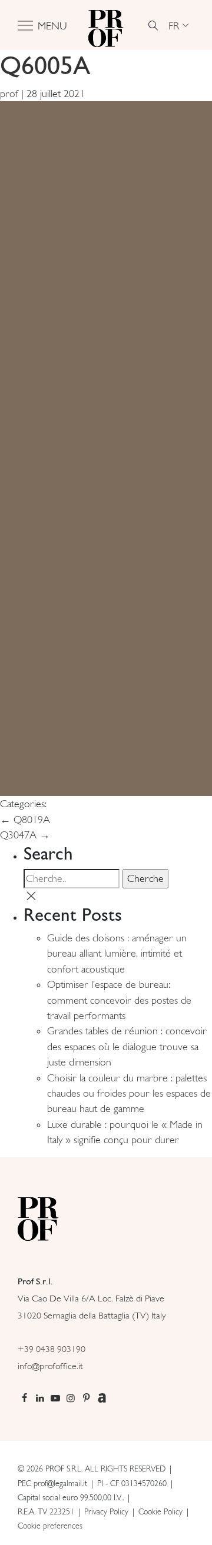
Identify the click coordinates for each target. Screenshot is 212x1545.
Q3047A (25, 835)
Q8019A (25, 819)
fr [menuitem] (174, 25)
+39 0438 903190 (51, 1348)
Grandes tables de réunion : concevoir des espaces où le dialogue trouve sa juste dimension (127, 1046)
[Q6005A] (106, 448)
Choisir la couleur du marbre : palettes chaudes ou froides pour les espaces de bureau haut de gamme (129, 1093)
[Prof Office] (106, 25)
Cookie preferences (50, 1525)
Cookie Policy (160, 1511)
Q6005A (45, 65)
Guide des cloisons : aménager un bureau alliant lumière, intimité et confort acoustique (117, 953)
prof (9, 93)
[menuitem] (178, 25)
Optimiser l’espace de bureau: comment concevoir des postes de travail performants (119, 999)
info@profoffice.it (50, 1365)
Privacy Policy (106, 1511)
